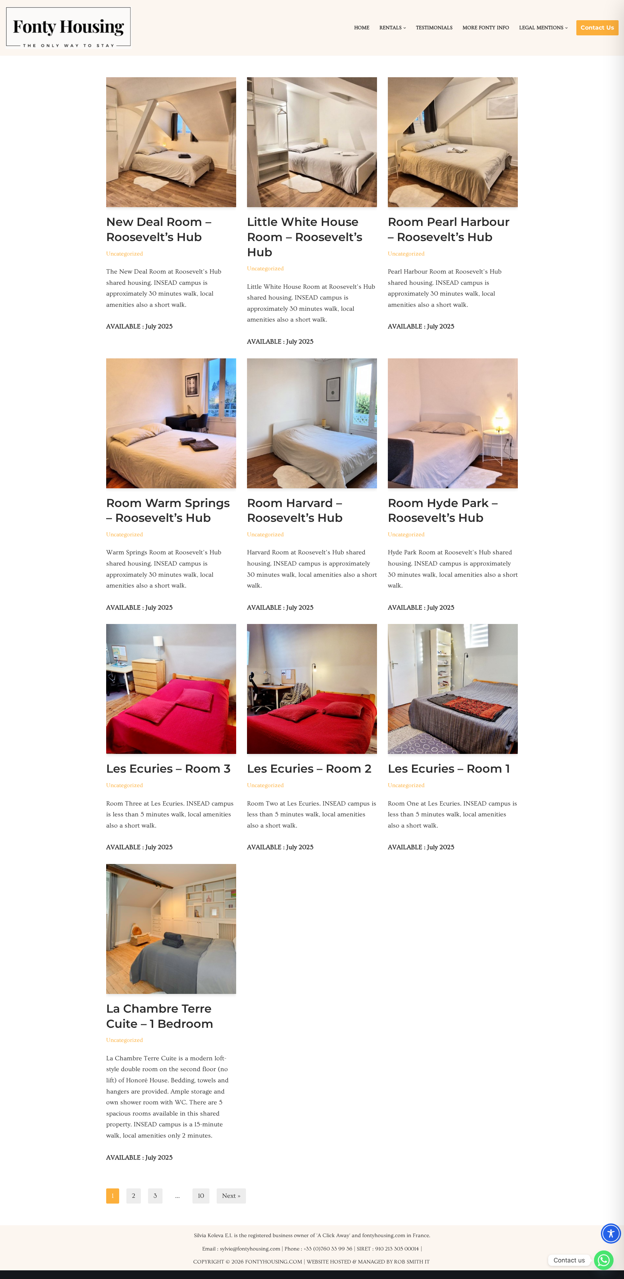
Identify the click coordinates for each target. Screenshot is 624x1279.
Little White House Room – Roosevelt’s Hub (304, 237)
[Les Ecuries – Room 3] (171, 689)
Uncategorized (124, 253)
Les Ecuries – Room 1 (449, 768)
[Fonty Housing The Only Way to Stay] (68, 27)
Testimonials (434, 28)
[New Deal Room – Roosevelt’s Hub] (171, 142)
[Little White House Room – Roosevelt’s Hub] (312, 142)
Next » (231, 1196)
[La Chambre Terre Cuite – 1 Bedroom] (171, 929)
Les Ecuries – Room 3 (168, 768)
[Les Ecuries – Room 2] (312, 689)
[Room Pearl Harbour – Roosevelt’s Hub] (453, 142)
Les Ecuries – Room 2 (309, 768)
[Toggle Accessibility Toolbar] (611, 1233)
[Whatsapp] (604, 1260)
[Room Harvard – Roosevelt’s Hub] (312, 423)
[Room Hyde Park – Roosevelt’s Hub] (453, 423)
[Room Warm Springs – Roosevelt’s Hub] (171, 423)
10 (201, 1196)
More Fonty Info (486, 28)
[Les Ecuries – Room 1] (453, 689)
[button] (404, 28)
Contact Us (597, 27)
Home (361, 28)
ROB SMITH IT (412, 1261)
